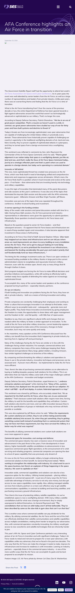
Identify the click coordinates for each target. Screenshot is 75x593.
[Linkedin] (57, 582)
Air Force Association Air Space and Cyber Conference (28, 93)
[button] (70, 7)
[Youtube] (64, 582)
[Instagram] (71, 582)
